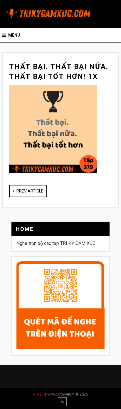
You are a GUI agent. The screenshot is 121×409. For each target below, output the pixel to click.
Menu (14, 35)
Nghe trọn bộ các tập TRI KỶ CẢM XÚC (55, 243)
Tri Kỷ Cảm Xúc (44, 394)
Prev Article (29, 191)
